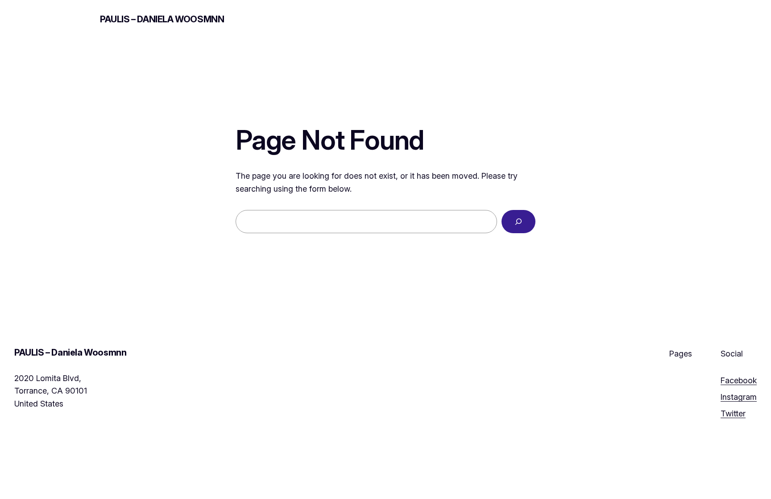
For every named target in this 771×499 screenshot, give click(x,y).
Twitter (733, 413)
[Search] (518, 221)
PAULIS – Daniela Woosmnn (162, 19)
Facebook (739, 380)
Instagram (739, 397)
